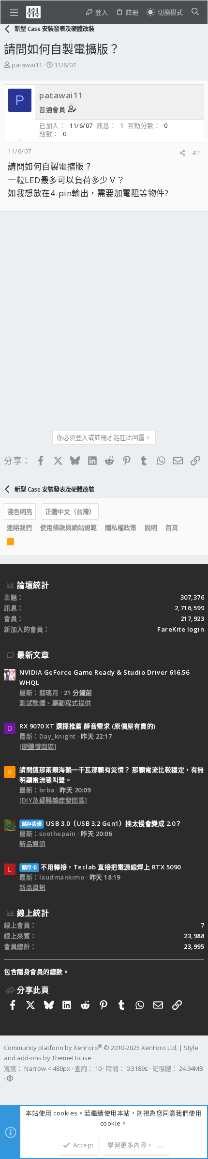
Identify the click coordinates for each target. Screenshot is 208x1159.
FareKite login (180, 629)
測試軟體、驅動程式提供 (55, 702)
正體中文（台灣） (70, 511)
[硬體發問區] (38, 746)
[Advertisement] (104, 317)
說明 (151, 527)
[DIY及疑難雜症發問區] (53, 800)
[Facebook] (8, 1091)
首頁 (171, 527)
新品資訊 (32, 843)
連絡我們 (19, 527)
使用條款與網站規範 (68, 527)
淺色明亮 (19, 511)
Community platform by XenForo (91, 1047)
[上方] (186, 528)
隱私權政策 (120, 527)
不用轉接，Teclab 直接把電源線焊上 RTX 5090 (101, 867)
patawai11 (27, 65)
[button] (14, 12)
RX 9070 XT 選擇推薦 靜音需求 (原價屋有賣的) (87, 726)
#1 (196, 152)
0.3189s (137, 1068)
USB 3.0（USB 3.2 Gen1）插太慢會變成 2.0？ (102, 823)
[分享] (182, 152)
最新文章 (33, 654)
